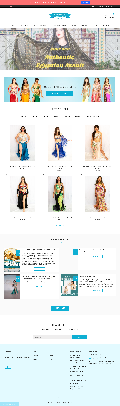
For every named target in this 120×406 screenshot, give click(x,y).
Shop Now (85, 2)
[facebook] (6, 367)
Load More (60, 226)
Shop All (52, 355)
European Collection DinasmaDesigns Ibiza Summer (97, 218)
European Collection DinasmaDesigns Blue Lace (60, 166)
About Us (35, 355)
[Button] (38, 166)
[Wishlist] (6, 123)
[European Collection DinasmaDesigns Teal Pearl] (22, 143)
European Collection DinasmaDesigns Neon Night (60, 218)
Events (34, 363)
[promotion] (116, 2)
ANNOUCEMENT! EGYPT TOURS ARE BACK (38, 250)
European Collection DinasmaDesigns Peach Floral (97, 166)
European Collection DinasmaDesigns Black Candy (22, 218)
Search (60, 398)
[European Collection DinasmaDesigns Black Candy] (22, 194)
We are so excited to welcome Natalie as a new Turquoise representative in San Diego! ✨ (78, 379)
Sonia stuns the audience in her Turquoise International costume (78, 368)
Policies (52, 363)
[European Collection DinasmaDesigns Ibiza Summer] (97, 194)
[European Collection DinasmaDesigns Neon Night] (60, 194)
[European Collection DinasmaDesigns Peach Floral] (97, 143)
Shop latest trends (59, 93)
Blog (51, 359)
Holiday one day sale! (87, 276)
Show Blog (60, 308)
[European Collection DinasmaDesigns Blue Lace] (60, 143)
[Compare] (6, 128)
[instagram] (9, 367)
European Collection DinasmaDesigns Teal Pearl (22, 166)
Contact (35, 359)
